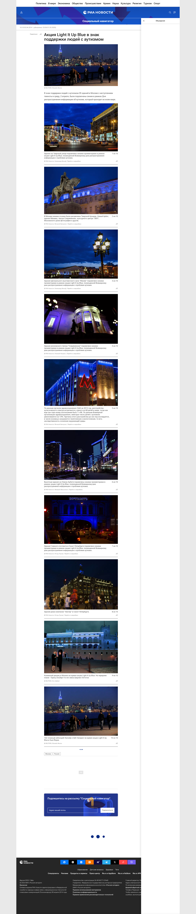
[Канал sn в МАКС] (64, 862)
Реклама (64, 873)
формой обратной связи (135, 887)
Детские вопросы (96, 870)
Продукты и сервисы (78, 873)
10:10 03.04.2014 (26, 27)
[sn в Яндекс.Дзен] (73, 862)
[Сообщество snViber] (131, 862)
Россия (56, 754)
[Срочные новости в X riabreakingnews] (123, 862)
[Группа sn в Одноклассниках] (90, 862)
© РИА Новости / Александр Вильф (55, 161)
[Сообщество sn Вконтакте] (81, 862)
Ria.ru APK (137, 873)
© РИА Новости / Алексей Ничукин (55, 353)
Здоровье (109, 870)
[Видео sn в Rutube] (98, 862)
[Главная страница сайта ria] (98, 12)
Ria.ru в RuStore (124, 873)
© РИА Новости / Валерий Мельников (56, 489)
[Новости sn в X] (115, 862)
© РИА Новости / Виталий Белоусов (55, 224)
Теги (117, 870)
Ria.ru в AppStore (109, 873)
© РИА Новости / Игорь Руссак (53, 554)
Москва (48, 754)
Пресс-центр (94, 873)
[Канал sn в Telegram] (106, 862)
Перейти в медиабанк (74, 161)
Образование (82, 870)
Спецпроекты (53, 873)
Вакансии (23, 885)
